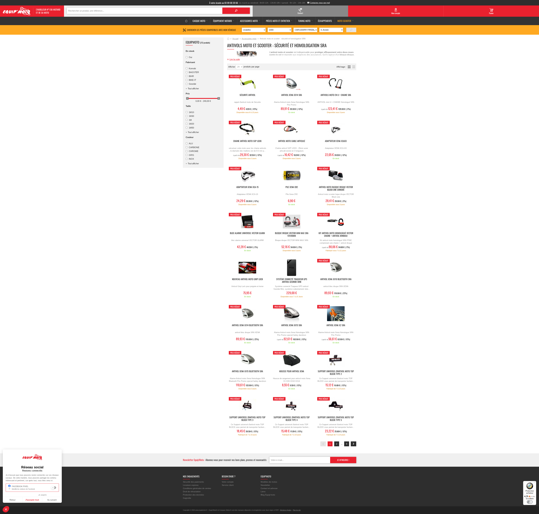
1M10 (191, 112)
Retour (13, 500)
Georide (192, 84)
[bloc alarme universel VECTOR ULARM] (247, 221)
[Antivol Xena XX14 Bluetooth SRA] (247, 313)
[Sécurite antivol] (247, 83)
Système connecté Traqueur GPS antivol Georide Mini (291, 280)
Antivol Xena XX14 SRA (291, 95)
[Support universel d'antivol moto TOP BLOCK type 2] (336, 360)
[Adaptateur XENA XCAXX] (336, 129)
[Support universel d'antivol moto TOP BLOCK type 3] (247, 406)
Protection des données (193, 495)
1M (190, 120)
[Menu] (534, 482)
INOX (191, 159)
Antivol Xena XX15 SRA (291, 325)
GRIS (191, 155)
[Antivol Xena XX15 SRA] (291, 313)
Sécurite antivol (247, 95)
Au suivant (52, 500)
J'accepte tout (32, 500)
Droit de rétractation (192, 491)
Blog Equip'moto (268, 495)
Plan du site (297, 510)
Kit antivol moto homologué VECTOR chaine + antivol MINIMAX (336, 234)
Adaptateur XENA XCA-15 (247, 187)
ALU (191, 143)
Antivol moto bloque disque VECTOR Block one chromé (336, 188)
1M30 (191, 116)
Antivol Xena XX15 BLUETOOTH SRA (247, 371)
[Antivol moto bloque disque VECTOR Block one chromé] (336, 175)
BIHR (191, 76)
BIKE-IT (192, 80)
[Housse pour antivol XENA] (291, 360)
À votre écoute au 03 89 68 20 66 (223, 2)
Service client (228, 485)
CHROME (193, 151)
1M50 (191, 127)
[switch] (530, 502)
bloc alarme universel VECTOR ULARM (247, 233)
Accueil (228, 39)
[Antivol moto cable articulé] (291, 129)
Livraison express (190, 485)
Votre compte (228, 482)
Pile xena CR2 (292, 187)
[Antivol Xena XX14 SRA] (291, 83)
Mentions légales (285, 510)
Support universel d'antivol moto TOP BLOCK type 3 (247, 419)
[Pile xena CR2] (291, 175)
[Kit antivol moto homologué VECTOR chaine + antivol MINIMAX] (336, 221)
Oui (190, 57)
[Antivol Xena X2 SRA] (336, 313)
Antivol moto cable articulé (291, 141)
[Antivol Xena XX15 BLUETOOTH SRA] (247, 360)
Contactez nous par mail (320, 3)
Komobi (192, 68)
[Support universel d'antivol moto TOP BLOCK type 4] (291, 406)
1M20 (191, 124)
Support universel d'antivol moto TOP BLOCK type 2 (336, 373)
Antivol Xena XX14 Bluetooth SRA (247, 325)
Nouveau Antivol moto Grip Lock (247, 279)
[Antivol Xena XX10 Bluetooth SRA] (336, 267)
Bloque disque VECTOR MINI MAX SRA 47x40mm (291, 234)
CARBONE (194, 147)
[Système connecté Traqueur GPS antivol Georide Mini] (291, 267)
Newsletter (265, 485)
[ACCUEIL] (186, 21)
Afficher (232, 67)
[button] (6, 509)
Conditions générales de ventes (197, 488)
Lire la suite (234, 59)
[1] (351, 30)
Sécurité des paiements (193, 482)
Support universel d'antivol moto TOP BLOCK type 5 (336, 419)
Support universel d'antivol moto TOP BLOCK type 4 (292, 419)
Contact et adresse (269, 488)
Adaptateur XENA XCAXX (336, 141)
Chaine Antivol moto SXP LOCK (247, 141)
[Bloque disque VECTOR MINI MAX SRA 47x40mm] (291, 221)
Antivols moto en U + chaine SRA (336, 95)
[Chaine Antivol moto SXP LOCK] (247, 129)
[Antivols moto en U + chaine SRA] (336, 83)
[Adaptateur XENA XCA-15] (247, 175)
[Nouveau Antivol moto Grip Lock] (247, 267)
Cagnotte (187, 498)
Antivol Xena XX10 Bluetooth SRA (335, 279)
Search (236, 11)
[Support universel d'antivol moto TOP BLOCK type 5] (336, 406)
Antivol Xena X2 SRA (335, 325)
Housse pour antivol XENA (291, 371)
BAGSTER (194, 72)
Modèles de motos (269, 482)
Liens (263, 491)
